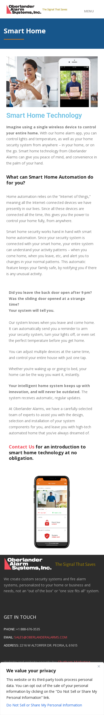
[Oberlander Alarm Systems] (40, 8)
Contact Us (21, 447)
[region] (52, 688)
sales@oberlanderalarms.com (40, 637)
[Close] (99, 666)
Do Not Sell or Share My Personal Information (44, 705)
